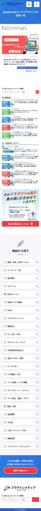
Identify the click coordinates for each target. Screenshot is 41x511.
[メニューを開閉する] (36, 4)
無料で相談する (20, 470)
